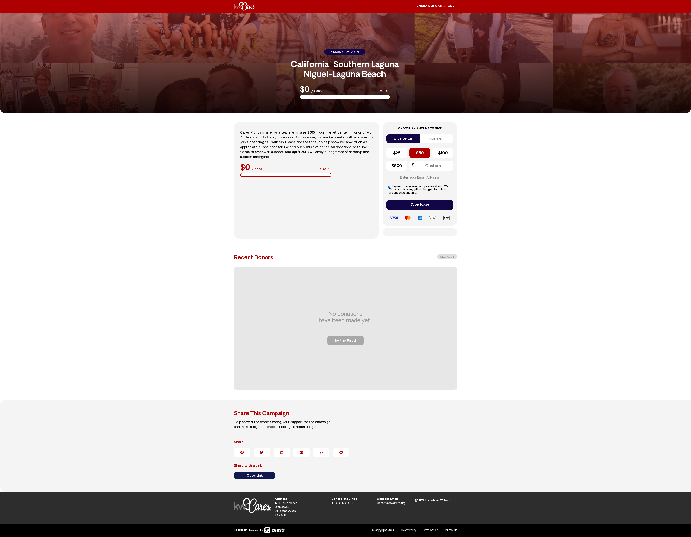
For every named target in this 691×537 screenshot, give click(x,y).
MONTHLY (436, 139)
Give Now (420, 205)
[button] (447, 256)
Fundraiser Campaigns (434, 6)
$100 (443, 153)
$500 (396, 166)
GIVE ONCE (403, 139)
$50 (420, 153)
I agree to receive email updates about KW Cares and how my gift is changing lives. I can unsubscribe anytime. (418, 189)
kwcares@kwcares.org (391, 503)
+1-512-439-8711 (342, 503)
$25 (397, 153)
